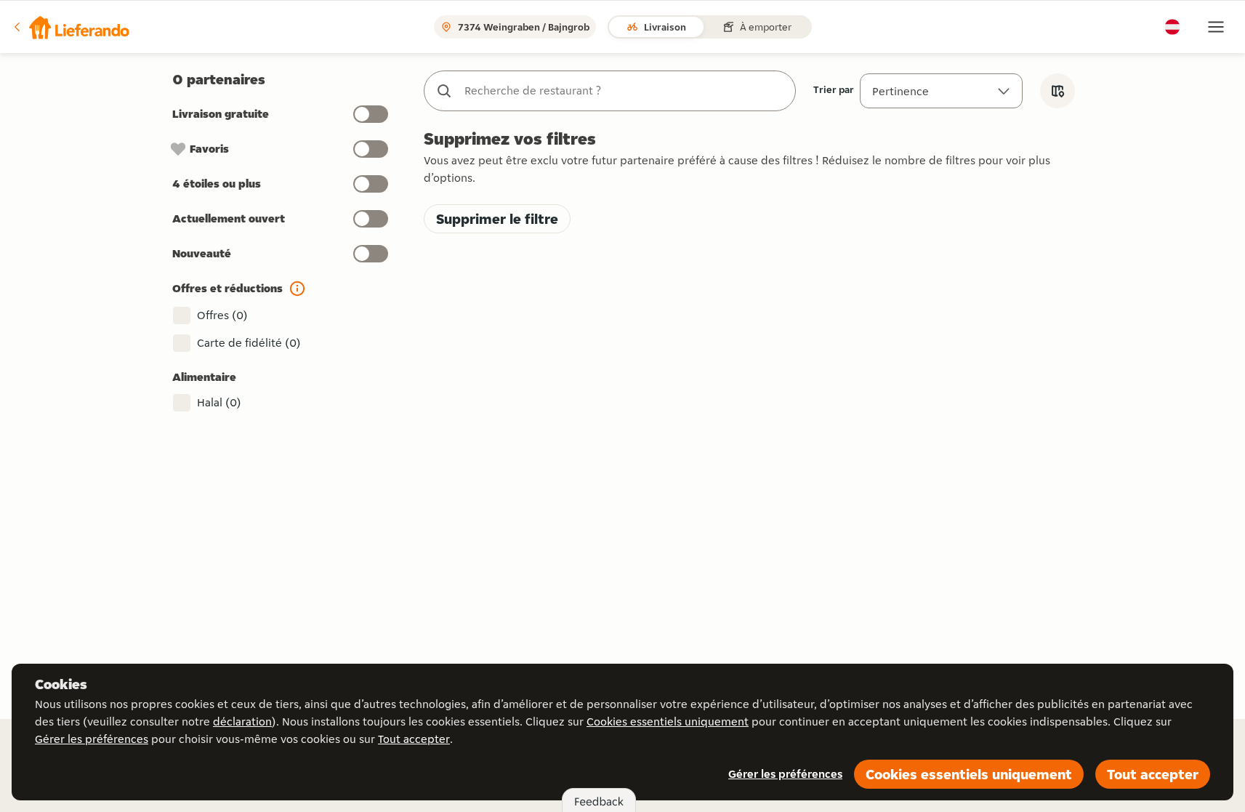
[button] (70, 27)
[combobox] (624, 91)
